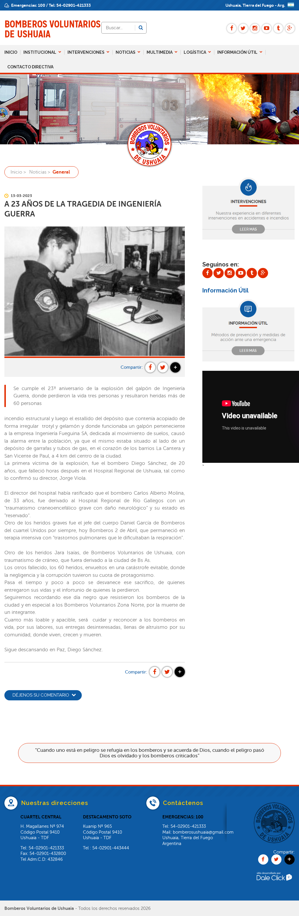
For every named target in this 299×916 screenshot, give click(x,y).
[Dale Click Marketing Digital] (274, 888)
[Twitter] (243, 28)
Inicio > (18, 172)
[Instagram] (255, 28)
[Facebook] (231, 28)
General (61, 172)
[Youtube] (266, 28)
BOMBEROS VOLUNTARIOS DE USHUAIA (52, 29)
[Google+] (290, 28)
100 (41, 5)
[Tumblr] (278, 28)
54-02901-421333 (73, 5)
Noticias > (39, 172)
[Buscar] (141, 28)
